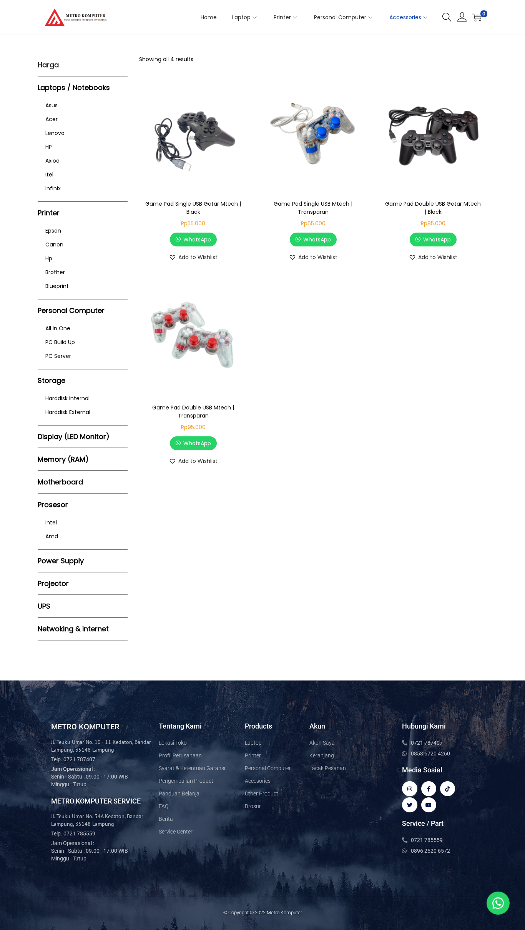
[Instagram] (409, 788)
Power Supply (61, 561)
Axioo (52, 161)
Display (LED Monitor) (74, 436)
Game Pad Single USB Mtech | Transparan (313, 208)
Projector (53, 583)
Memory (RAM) (63, 459)
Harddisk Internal (67, 398)
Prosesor (53, 504)
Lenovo (55, 133)
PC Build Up (60, 342)
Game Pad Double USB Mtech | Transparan (193, 411)
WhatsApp (197, 239)
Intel (51, 522)
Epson (53, 231)
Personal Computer (71, 310)
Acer (51, 119)
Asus (51, 105)
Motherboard (60, 482)
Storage (51, 380)
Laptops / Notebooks (74, 87)
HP (48, 147)
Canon (54, 244)
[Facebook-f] (428, 788)
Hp (48, 258)
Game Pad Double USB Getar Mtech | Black (433, 208)
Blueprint (57, 286)
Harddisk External (67, 412)
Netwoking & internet (73, 629)
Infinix (53, 188)
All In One (57, 328)
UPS (44, 606)
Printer (49, 213)
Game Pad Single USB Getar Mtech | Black (193, 208)
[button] (193, 257)
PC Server (58, 356)
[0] (477, 17)
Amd (51, 536)
